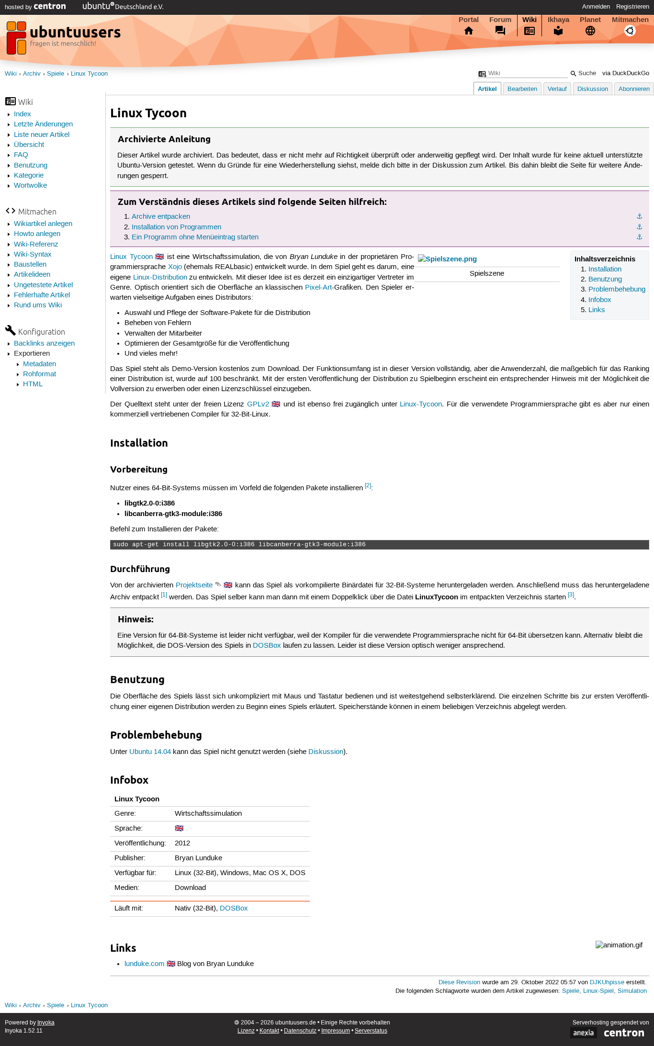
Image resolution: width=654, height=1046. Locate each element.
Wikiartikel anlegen (43, 224)
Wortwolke (30, 185)
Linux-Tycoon (421, 404)
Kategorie (29, 175)
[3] (571, 594)
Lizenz (246, 1031)
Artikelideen (32, 274)
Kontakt (269, 1031)
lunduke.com (144, 964)
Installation (604, 269)
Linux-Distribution (160, 277)
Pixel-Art (318, 287)
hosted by (19, 7)
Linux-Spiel (598, 991)
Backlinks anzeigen (44, 343)
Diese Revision (459, 982)
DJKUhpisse (607, 982)
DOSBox (267, 645)
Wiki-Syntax (33, 254)
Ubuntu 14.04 (150, 752)
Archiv (32, 74)
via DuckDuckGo (625, 73)
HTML (33, 384)
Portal (469, 19)
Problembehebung (616, 289)
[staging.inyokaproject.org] (64, 40)
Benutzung (30, 165)
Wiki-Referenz (36, 244)
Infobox (599, 300)
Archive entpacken (161, 217)
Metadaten (39, 364)
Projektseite (194, 585)
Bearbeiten (522, 89)
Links (596, 310)
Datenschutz (300, 1031)
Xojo (175, 267)
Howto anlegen (37, 234)
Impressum (335, 1031)
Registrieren (632, 7)
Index (22, 114)
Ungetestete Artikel (43, 285)
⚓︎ (639, 217)
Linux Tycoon (89, 74)
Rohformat (39, 374)
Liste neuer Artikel (41, 135)
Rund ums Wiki (38, 305)
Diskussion (592, 89)
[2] (368, 485)
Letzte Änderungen (43, 124)
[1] (164, 594)
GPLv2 (258, 404)
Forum (500, 19)
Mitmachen (630, 19)
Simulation (632, 991)
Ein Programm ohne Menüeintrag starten (195, 237)
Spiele (55, 74)
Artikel (487, 89)
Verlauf (557, 89)
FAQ (21, 155)
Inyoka (46, 1022)
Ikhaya (558, 19)
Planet (590, 19)
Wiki (529, 19)
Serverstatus (371, 1031)
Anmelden (596, 7)
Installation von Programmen (176, 227)
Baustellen (30, 264)
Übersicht (29, 145)
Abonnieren (634, 89)
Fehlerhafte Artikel (42, 295)
